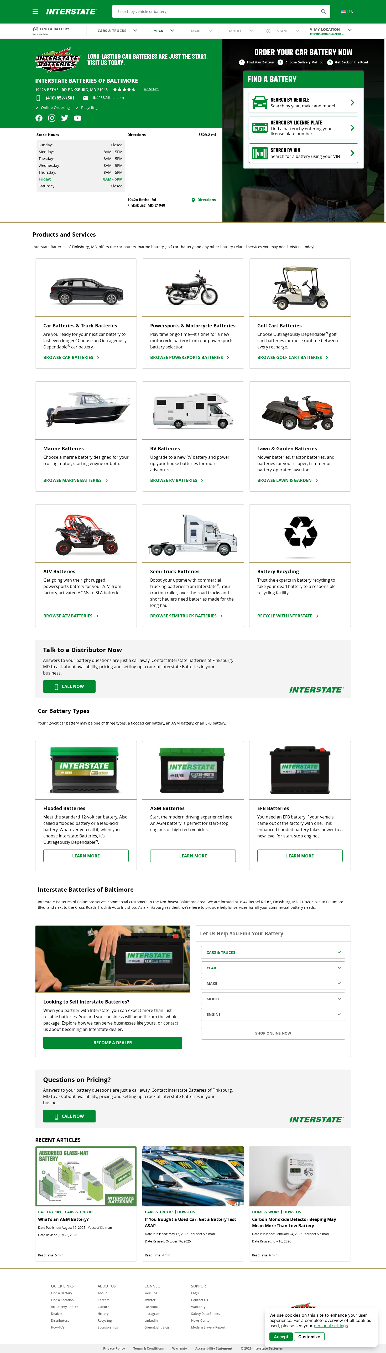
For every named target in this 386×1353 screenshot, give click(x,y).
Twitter (149, 1300)
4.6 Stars (151, 89)
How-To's (58, 1327)
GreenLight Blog (156, 1327)
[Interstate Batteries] (71, 11)
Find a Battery (61, 1293)
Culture (103, 1307)
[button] (323, 11)
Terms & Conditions (148, 1348)
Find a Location (62, 1300)
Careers (103, 1300)
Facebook (151, 1307)
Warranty (198, 1307)
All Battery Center (64, 1307)
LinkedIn (151, 1320)
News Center (201, 1320)
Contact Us (199, 1300)
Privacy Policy (114, 1348)
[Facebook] (39, 118)
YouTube (150, 1293)
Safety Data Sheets (205, 1313)
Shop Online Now (273, 1033)
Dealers (56, 1313)
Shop (361, 376)
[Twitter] (65, 118)
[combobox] (115, 31)
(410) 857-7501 (60, 98)
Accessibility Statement (213, 1348)
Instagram (152, 1313)
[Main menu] (36, 9)
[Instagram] (52, 118)
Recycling (105, 1320)
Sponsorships (108, 1327)
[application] (321, 1327)
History (103, 1313)
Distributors (60, 1320)
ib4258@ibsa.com (108, 97)
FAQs (195, 1293)
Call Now (72, 686)
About (102, 1293)
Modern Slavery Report (208, 1327)
